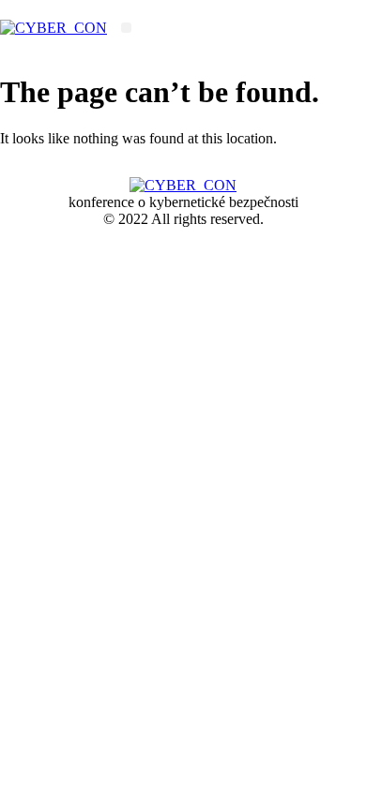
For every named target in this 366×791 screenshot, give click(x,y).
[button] (126, 27)
